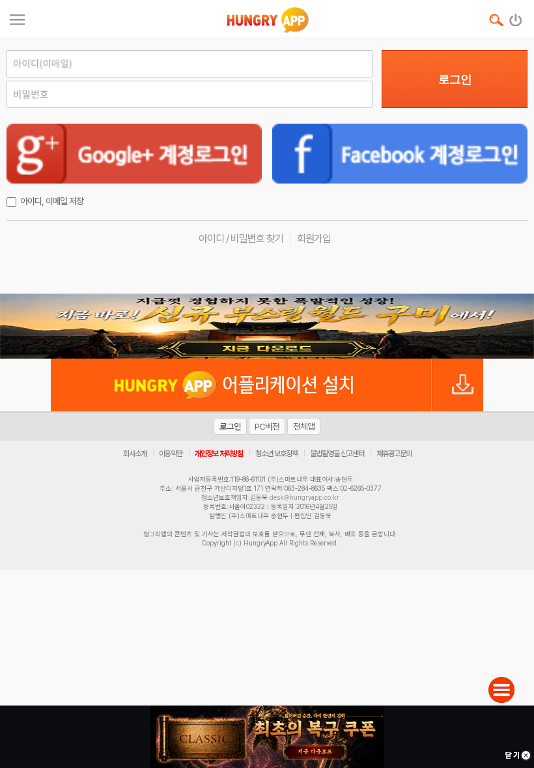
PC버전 (267, 426)
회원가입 (314, 238)
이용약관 (170, 453)
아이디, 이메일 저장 (51, 201)
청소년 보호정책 (276, 453)
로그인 (454, 79)
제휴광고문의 (394, 453)
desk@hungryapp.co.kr (304, 497)
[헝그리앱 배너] (267, 326)
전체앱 (304, 426)
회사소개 (135, 453)
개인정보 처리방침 (219, 453)
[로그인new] (516, 17)
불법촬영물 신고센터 (337, 453)
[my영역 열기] (17, 18)
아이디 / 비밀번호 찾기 (241, 238)
